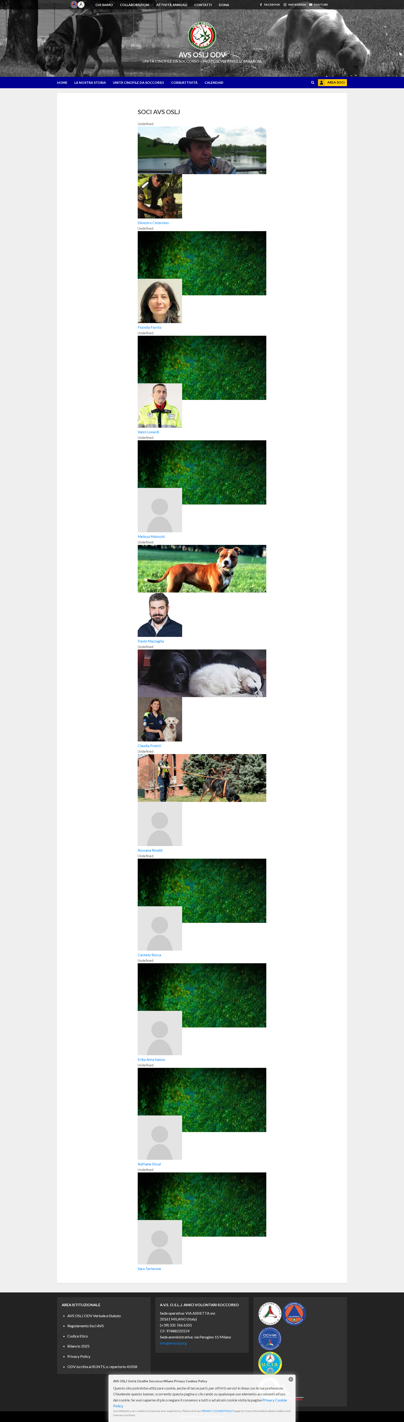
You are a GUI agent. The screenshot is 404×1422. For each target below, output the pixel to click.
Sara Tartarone (149, 1269)
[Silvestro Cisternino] (202, 173)
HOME (62, 83)
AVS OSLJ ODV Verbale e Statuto (94, 1315)
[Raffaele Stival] (202, 1131)
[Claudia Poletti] (202, 696)
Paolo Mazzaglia (151, 641)
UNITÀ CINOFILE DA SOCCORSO (138, 83)
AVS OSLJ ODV (202, 54)
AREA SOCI (336, 82)
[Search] (313, 82)
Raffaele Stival (149, 1164)
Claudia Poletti (149, 746)
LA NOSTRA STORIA (90, 83)
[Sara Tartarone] (202, 1235)
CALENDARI (214, 83)
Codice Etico (77, 1336)
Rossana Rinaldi (150, 850)
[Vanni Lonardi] (202, 398)
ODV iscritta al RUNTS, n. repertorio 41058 (102, 1366)
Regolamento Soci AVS (85, 1325)
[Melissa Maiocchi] (202, 503)
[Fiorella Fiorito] (202, 294)
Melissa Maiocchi (151, 536)
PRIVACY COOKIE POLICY (218, 1411)
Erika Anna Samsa (151, 1059)
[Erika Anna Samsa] (202, 1026)
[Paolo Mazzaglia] (202, 591)
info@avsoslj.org (173, 1343)
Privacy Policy (78, 1356)
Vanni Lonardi (148, 432)
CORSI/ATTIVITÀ (184, 83)
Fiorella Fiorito (150, 327)
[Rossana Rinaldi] (202, 800)
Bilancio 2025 (78, 1346)
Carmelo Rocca (149, 955)
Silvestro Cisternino (153, 223)
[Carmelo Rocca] (202, 921)
